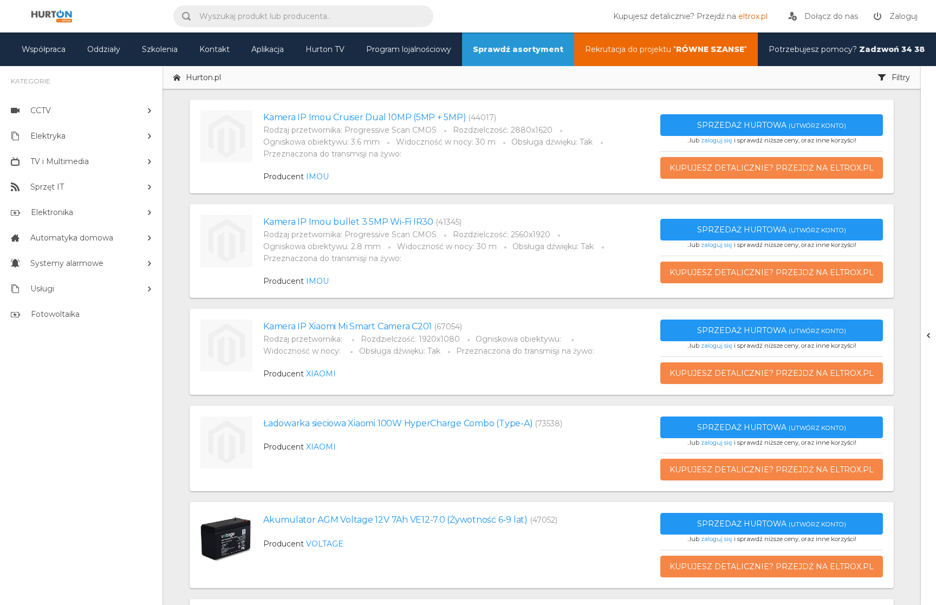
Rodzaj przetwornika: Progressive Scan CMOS (350, 130)
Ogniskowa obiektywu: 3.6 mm (321, 142)
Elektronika (52, 212)
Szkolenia (160, 49)
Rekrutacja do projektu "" (666, 49)
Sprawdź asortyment (518, 49)
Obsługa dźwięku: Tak (552, 142)
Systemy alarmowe (66, 263)
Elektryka (48, 136)
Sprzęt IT (47, 187)
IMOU (317, 176)
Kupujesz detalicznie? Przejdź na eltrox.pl (772, 168)
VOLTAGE (324, 544)
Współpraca (44, 49)
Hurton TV (325, 49)
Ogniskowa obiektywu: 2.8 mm (322, 246)
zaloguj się (716, 140)
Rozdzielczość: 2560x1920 (501, 234)
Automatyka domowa (71, 238)
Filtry (901, 77)
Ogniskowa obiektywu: (519, 339)
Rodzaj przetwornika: (303, 339)
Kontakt (214, 49)
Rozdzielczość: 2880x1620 (502, 130)
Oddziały (103, 49)
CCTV (40, 110)
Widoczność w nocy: (303, 351)
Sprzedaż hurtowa (771, 125)
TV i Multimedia (59, 161)
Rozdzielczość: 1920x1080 (410, 339)
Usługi (42, 289)
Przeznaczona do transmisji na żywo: (332, 154)
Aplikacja (267, 49)
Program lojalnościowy (408, 49)
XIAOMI (321, 374)
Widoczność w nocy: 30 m (446, 142)
